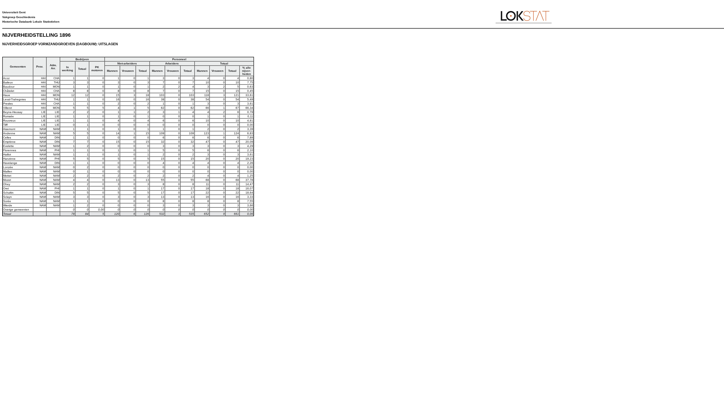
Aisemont (9, 129)
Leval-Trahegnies (14, 99)
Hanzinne (9, 158)
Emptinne (9, 141)
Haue (6, 95)
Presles (8, 103)
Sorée (7, 201)
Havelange (10, 162)
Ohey (6, 184)
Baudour (8, 86)
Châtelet (8, 90)
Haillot (7, 154)
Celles (7, 137)
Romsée (8, 116)
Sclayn (7, 196)
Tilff (5, 124)
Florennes (9, 150)
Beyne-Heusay (12, 112)
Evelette (8, 146)
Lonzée (8, 167)
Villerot (7, 107)
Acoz (6, 78)
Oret (6, 188)
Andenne (9, 133)
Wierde (7, 205)
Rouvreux (9, 120)
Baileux (8, 82)
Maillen (7, 171)
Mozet (7, 179)
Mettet (7, 175)
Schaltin (8, 192)
